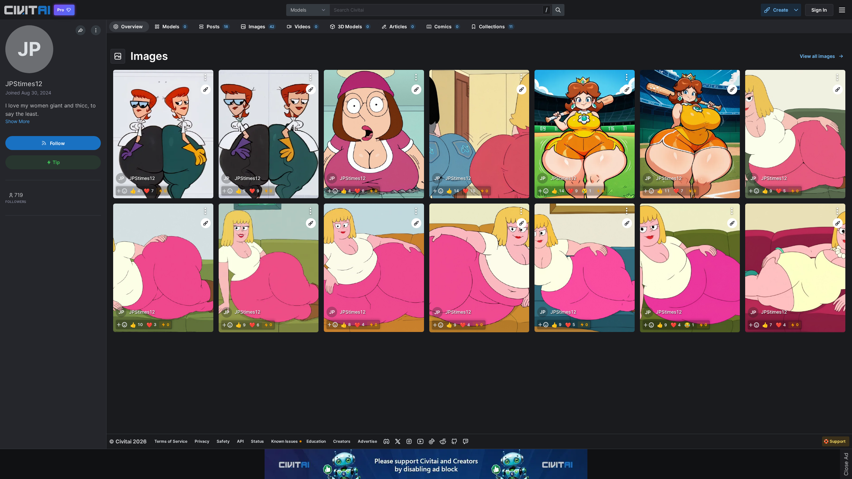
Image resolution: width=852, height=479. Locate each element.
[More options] (205, 77)
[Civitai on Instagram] (409, 441)
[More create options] (796, 10)
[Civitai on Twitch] (465, 441)
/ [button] (546, 9)
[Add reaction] (122, 191)
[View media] (163, 134)
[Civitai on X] (397, 441)
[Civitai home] (27, 10)
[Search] (558, 10)
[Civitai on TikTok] (431, 441)
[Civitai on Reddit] (443, 441)
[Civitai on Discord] (386, 441)
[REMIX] (206, 89)
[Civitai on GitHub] (454, 441)
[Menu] (842, 10)
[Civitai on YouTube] (420, 441)
